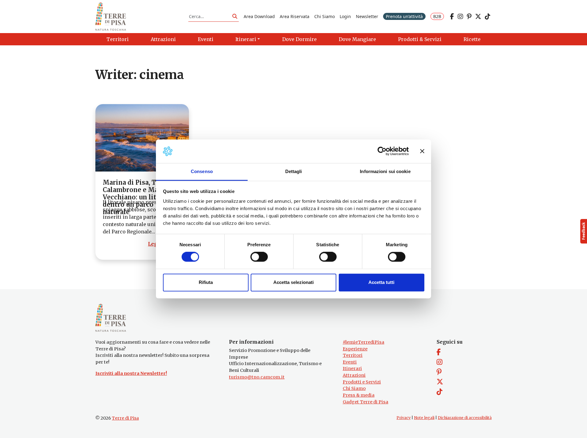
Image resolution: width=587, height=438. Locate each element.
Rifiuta (206, 282)
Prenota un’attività (404, 16)
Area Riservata (294, 16)
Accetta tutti (381, 282)
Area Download (259, 16)
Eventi (350, 362)
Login (345, 16)
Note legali (424, 417)
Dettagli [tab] (293, 171)
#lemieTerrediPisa (363, 342)
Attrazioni (354, 375)
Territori (353, 355)
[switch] (259, 257)
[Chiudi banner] (422, 151)
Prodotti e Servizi (362, 382)
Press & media (359, 395)
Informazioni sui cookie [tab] (385, 171)
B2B (437, 16)
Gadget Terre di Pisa (365, 402)
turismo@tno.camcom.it (257, 377)
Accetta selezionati (293, 282)
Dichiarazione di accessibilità (465, 417)
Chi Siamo (324, 16)
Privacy (404, 417)
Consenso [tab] (202, 171)
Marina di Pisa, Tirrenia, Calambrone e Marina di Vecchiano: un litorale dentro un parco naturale (141, 197)
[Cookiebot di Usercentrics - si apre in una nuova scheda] (382, 151)
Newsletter (367, 16)
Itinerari (352, 368)
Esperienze (355, 349)
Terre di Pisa (125, 418)
